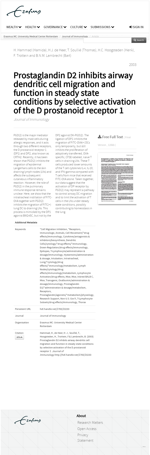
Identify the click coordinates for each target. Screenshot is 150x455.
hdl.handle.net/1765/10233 (54, 309)
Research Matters (90, 422)
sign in (138, 27)
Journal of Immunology (75, 36)
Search (140, 40)
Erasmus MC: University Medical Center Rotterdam (31, 36)
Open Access (86, 429)
